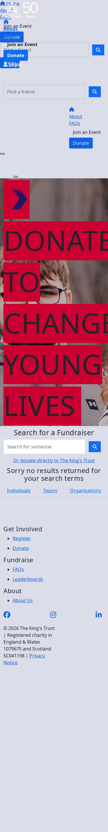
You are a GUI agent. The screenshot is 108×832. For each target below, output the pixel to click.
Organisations (85, 490)
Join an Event (22, 44)
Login (14, 64)
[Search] (95, 91)
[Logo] (20, 10)
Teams (50, 490)
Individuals (19, 490)
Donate (15, 55)
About (10, 29)
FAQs (9, 35)
